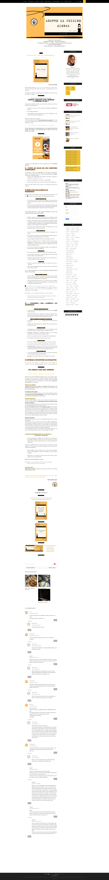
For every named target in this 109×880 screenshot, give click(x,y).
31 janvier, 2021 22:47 (36, 669)
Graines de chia (69, 263)
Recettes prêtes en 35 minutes (71, 157)
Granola (75, 269)
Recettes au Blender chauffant (71, 167)
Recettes (37, 1)
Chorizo (72, 239)
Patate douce (68, 284)
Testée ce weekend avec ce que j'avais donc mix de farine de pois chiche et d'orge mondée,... (72, 185)
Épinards (76, 304)
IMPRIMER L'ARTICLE (41, 492)
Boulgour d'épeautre (74, 231)
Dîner (76, 246)
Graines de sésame (69, 269)
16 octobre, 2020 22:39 (36, 625)
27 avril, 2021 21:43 (33, 706)
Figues (76, 259)
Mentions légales (54, 875)
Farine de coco (69, 256)
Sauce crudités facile (42, 588)
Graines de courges (69, 265)
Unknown (32, 633)
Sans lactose (74, 295)
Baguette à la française (42, 602)
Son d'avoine (73, 299)
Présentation (33, 563)
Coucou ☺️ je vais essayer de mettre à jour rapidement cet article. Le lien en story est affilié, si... (72, 197)
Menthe (67, 278)
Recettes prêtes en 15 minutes (71, 151)
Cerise (72, 237)
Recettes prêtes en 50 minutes (71, 162)
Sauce (76, 297)
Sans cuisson (76, 293)
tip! (69, 104)
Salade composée (69, 293)
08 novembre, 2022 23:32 (36, 821)
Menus (42, 1)
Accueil (25, 1)
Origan (67, 282)
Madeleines (68, 276)
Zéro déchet (73, 302)
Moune (31, 704)
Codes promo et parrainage (50, 548)
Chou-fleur (68, 241)
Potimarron (68, 289)
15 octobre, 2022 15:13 (34, 769)
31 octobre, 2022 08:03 (36, 783)
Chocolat (68, 239)
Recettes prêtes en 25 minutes (71, 154)
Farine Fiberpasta (73, 248)
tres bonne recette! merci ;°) (70, 190)
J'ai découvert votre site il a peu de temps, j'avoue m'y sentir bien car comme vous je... (73, 188)
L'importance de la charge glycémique (50, 87)
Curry (72, 246)
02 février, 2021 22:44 (36, 694)
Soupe (78, 299)
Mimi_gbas (39, 57)
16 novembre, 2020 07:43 (36, 645)
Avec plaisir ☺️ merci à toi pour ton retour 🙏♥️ (72, 192)
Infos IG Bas (30, 1)
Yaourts (67, 302)
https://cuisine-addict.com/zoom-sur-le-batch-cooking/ (36, 463)
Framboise (76, 261)
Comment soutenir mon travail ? (50, 551)
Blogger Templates (62, 874)
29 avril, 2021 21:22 (35, 723)
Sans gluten (68, 295)
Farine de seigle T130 (70, 259)
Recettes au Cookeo (69, 168)
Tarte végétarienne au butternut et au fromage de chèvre (74, 128)
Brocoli (67, 233)
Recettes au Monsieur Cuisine (71, 170)
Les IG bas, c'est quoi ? (39, 87)
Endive (67, 248)
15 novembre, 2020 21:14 (34, 635)
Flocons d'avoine (69, 261)
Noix (72, 280)
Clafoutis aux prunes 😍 (74, 138)
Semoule (67, 299)
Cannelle (73, 235)
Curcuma (67, 246)
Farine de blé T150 (69, 254)
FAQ (62, 1)
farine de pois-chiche (70, 304)
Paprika (74, 282)
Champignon (77, 237)
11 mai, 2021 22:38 (35, 757)
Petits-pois (74, 284)
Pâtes (77, 289)
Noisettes (68, 280)
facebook (68, 89)
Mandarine (74, 276)
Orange (75, 280)
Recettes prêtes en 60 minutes (71, 164)
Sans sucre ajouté (69, 297)
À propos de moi (67, 1)
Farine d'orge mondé (70, 250)
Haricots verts (69, 274)
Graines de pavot (69, 267)
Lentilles (75, 274)
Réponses (30, 641)
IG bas (29, 563)
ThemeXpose (52, 874)
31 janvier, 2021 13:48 (34, 657)
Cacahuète (68, 235)
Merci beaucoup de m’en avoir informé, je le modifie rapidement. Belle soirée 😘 (73, 195)
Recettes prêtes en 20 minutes (71, 152)
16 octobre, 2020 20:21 (34, 613)
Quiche (67, 291)
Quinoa (71, 291)
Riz (74, 291)
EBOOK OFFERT (48, 1)
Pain (71, 282)
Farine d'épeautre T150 (70, 252)
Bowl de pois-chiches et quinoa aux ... (30, 589)
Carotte (67, 237)
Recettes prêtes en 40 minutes (71, 159)
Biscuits (67, 231)
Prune (73, 289)
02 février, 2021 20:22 (33, 682)
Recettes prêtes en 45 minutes (71, 160)
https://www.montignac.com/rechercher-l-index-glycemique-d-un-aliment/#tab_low (41, 299)
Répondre (55, 640)
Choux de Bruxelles (75, 241)
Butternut (72, 233)
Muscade (76, 278)
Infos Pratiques (56, 1)
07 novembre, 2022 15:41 (34, 808)
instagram (73, 89)
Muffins (71, 278)
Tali (31, 611)
